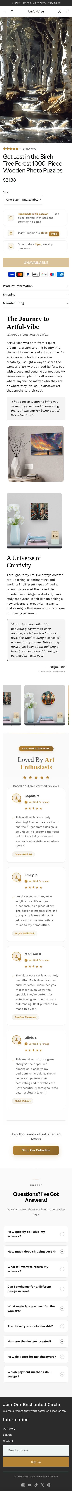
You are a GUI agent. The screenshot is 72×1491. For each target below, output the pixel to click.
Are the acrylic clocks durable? (30, 1326)
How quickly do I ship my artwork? (26, 1234)
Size (5, 192)
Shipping (9, 294)
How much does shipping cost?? (32, 1251)
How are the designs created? (30, 1341)
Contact (8, 1441)
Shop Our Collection (36, 1150)
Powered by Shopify (47, 1476)
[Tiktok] (36, 1485)
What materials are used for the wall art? (31, 1309)
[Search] (12, 11)
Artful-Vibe (29, 1476)
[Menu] (4, 11)
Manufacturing (13, 303)
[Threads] (49, 1485)
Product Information (18, 286)
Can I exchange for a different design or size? (29, 1289)
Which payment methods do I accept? (29, 1374)
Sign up (36, 1461)
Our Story (9, 1428)
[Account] (59, 11)
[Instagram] (23, 1485)
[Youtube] (29, 1485)
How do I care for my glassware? (32, 1356)
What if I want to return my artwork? (28, 1269)
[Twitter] (42, 1485)
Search (7, 1434)
